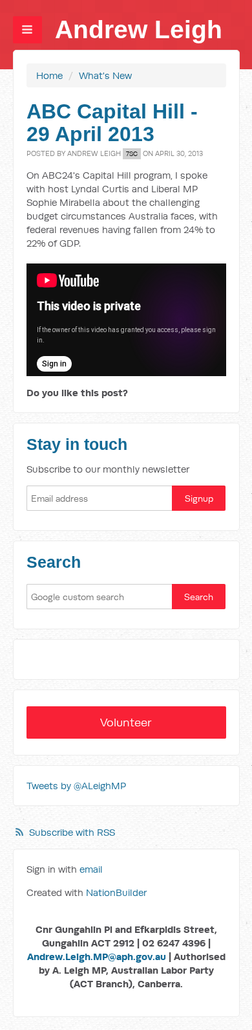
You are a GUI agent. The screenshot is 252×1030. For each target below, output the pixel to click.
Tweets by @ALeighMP (76, 785)
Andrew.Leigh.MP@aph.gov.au (96, 956)
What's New (105, 75)
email (91, 869)
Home (49, 75)
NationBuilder (116, 892)
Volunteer (126, 722)
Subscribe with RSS (72, 832)
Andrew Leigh (138, 29)
